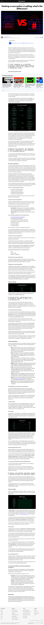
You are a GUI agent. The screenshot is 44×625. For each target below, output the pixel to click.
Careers (35, 614)
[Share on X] (38, 37)
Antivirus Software (14, 610)
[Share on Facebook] (40, 37)
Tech (1, 619)
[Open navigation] (1, 1)
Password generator (26, 610)
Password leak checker (26, 613)
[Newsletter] (42, 620)
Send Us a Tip (36, 611)
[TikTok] (35, 620)
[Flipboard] (41, 620)
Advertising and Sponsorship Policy (5, 623)
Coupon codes (25, 617)
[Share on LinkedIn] (42, 37)
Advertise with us (36, 613)
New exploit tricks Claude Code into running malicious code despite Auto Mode (7, 85)
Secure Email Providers (15, 614)
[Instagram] (34, 620)
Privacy (2, 614)
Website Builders (14, 616)
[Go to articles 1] (2, 90)
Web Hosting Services (15, 617)
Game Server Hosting (15, 619)
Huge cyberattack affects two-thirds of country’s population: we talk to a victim (19, 85)
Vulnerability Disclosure (13, 623)
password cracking (18, 378)
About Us (35, 610)
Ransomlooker (25, 616)
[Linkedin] (37, 620)
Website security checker (26, 614)
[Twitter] (30, 620)
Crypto (2, 616)
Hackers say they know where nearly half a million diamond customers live (30, 85)
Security (3, 87)
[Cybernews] (22, 1)
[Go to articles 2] (3, 90)
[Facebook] (32, 620)
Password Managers (15, 611)
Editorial (2, 611)
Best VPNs (13, 613)
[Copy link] (36, 37)
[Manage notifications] (41, 623)
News (1, 610)
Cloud (1, 617)
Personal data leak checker (27, 611)
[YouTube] (39, 620)
